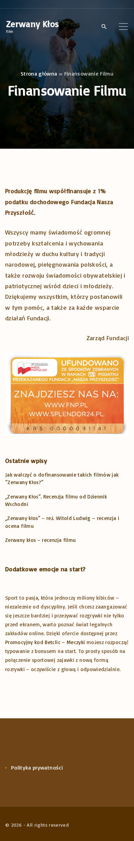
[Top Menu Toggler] (123, 26)
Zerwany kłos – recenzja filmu (40, 540)
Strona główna (39, 73)
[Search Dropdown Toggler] (104, 27)
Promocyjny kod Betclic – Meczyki (45, 642)
